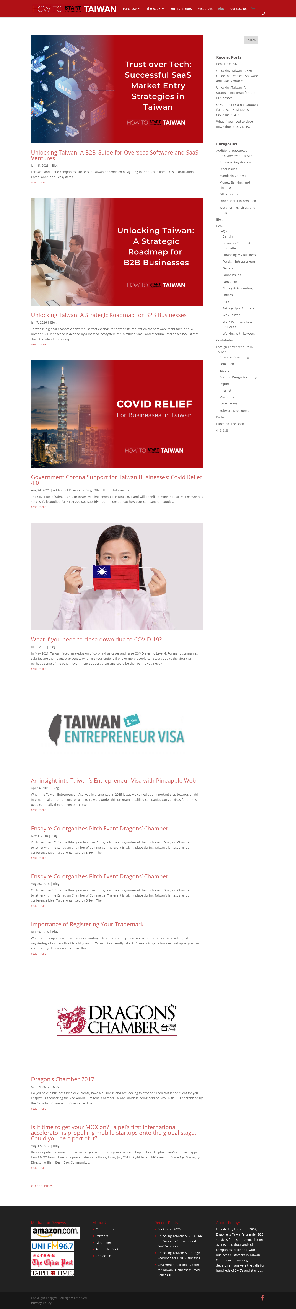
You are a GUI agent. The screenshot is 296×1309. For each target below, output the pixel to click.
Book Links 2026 (227, 64)
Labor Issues (232, 275)
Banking (228, 236)
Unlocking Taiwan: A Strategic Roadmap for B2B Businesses (109, 315)
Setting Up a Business (238, 308)
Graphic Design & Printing (238, 377)
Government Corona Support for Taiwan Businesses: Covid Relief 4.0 (116, 480)
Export (224, 370)
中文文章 (222, 430)
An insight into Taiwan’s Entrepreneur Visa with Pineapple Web (113, 780)
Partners (222, 417)
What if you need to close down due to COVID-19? (96, 639)
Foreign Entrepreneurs (239, 261)
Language (230, 282)
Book (219, 226)
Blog (221, 9)
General (228, 268)
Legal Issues (228, 169)
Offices (228, 295)
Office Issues (229, 194)
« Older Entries (42, 1186)
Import (224, 384)
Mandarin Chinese (233, 176)
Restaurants (228, 404)
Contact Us (238, 9)
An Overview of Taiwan (236, 156)
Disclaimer (103, 1243)
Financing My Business (239, 255)
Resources (205, 9)
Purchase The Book (230, 424)
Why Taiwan (231, 315)
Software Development (236, 411)
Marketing (227, 397)
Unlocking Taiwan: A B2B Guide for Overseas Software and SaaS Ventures (114, 155)
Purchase (130, 9)
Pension (228, 302)
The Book (153, 9)
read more (38, 182)
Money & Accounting (238, 288)
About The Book (107, 1249)
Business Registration (235, 162)
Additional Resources (68, 490)
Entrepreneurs (181, 9)
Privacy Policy (41, 1303)
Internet (225, 390)
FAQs (223, 231)
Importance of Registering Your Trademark (87, 924)
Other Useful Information (112, 490)
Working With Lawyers (239, 333)
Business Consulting (234, 357)
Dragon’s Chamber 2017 (62, 1079)
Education (227, 364)
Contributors (225, 340)
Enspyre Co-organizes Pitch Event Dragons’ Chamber (99, 828)
